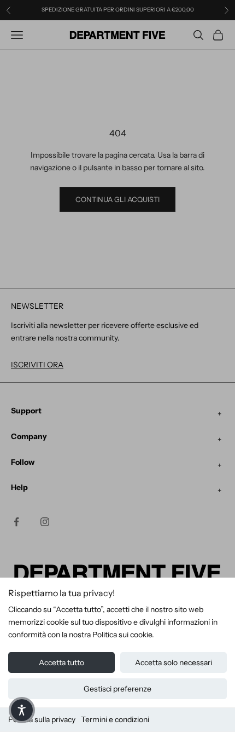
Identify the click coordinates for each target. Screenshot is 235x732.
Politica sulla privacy (41, 719)
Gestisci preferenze (117, 689)
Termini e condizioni (115, 719)
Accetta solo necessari (173, 662)
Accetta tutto (61, 662)
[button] (22, 710)
